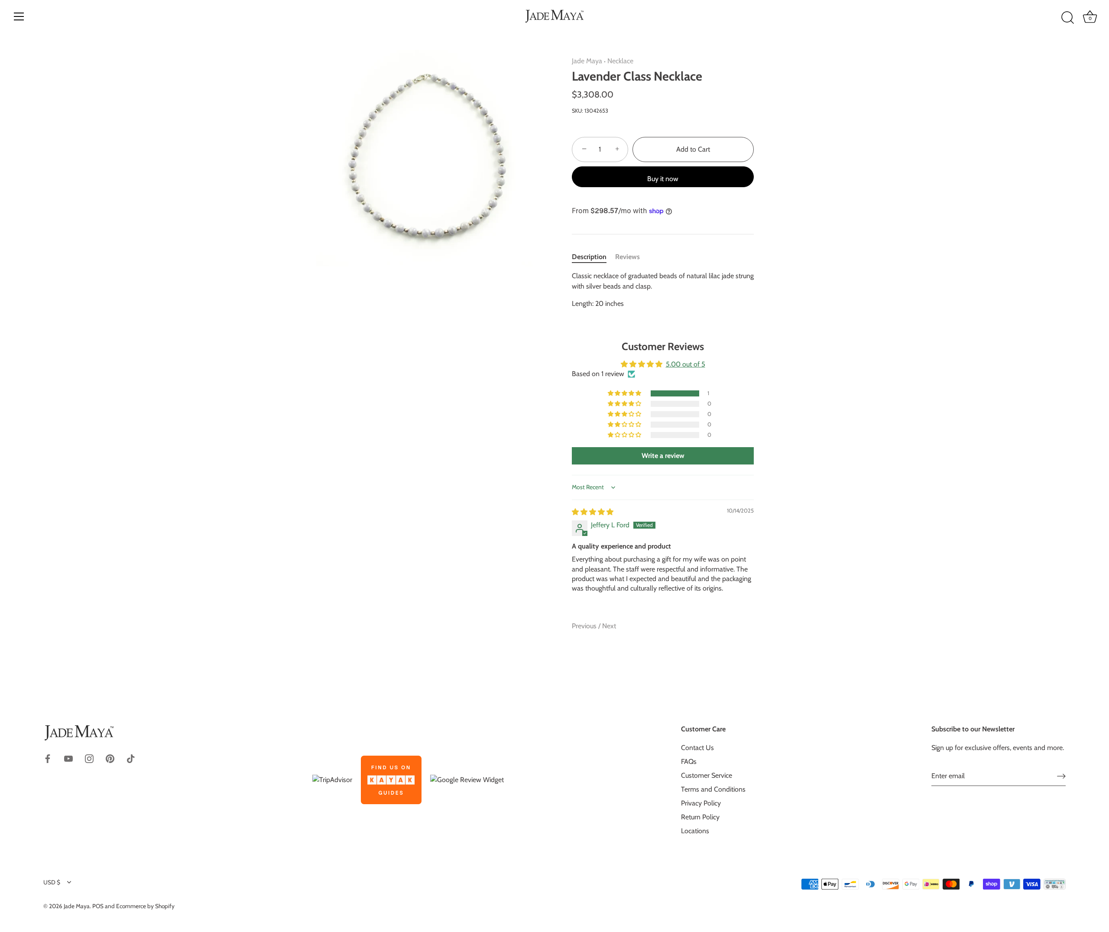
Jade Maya (587, 61)
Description (589, 257)
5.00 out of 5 (685, 364)
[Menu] (19, 16)
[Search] (1067, 17)
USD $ (51, 882)
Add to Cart (693, 149)
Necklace (620, 61)
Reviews (627, 257)
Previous (585, 626)
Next (609, 626)
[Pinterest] (110, 758)
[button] (625, 393)
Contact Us (697, 748)
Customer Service (706, 775)
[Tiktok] (130, 758)
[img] (592, 512)
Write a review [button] (663, 455)
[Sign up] (1061, 775)
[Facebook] (47, 758)
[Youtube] (68, 758)
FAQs (689, 761)
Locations (695, 831)
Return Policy (700, 817)
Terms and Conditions (713, 789)
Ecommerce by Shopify (145, 906)
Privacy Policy (701, 803)
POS (98, 906)
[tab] (593, 257)
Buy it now (662, 179)
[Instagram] (89, 758)
